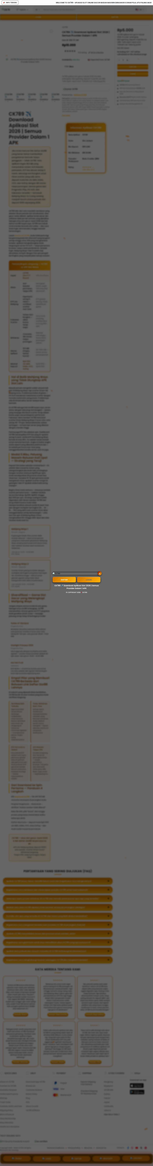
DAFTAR (64, 579)
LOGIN (89, 579)
